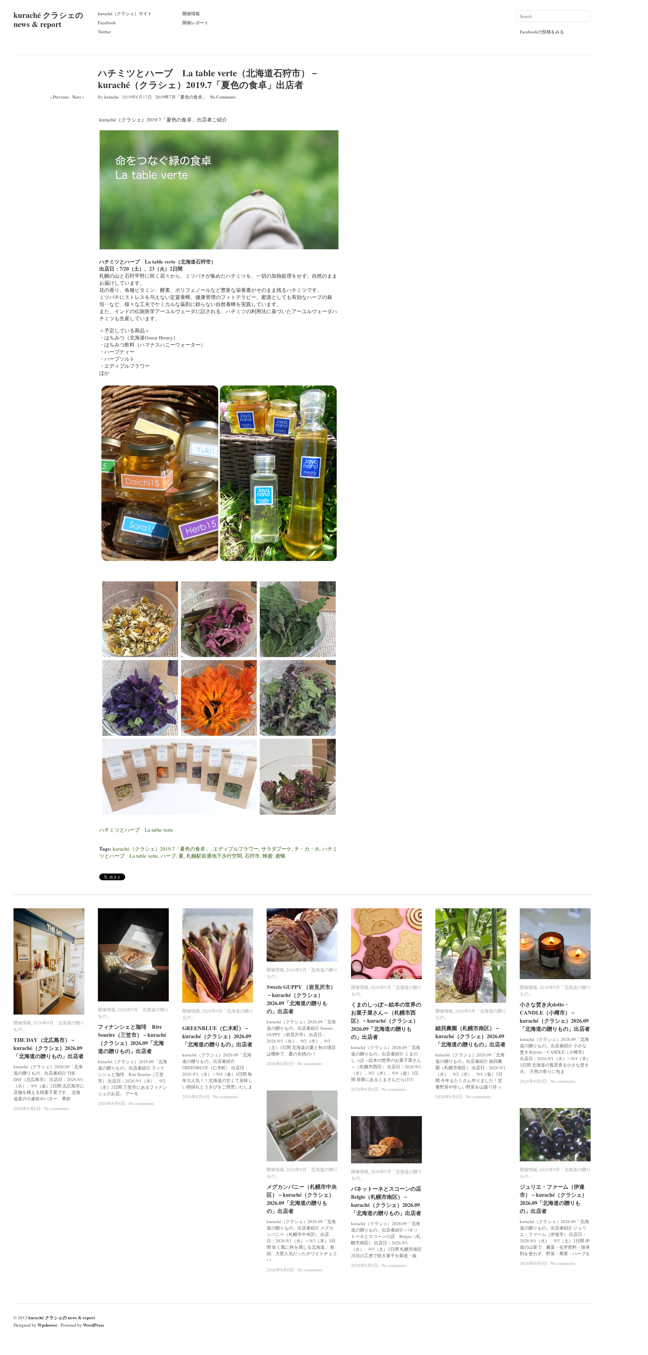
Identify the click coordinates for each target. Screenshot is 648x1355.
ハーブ (168, 855)
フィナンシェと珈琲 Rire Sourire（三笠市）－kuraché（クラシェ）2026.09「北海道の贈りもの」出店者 (132, 1039)
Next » (78, 97)
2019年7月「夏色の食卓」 (181, 97)
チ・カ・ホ (307, 848)
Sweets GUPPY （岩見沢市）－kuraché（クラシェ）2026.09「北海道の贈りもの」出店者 (301, 999)
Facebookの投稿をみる (542, 32)
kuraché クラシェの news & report (48, 19)
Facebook (107, 23)
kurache (111, 97)
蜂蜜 (268, 855)
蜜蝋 (280, 855)
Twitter (104, 32)
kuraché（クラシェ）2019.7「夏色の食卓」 (161, 848)
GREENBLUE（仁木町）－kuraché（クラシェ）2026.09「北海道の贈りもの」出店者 (217, 1036)
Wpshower (47, 1325)
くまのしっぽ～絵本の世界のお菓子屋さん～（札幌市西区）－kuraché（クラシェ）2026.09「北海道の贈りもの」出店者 (386, 1020)
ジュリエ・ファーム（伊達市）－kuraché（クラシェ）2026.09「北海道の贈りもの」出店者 (553, 1199)
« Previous (59, 97)
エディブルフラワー (236, 848)
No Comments (223, 97)
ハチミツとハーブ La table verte (136, 829)
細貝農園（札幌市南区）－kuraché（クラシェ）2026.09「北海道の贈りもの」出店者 (470, 1036)
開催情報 (191, 13)
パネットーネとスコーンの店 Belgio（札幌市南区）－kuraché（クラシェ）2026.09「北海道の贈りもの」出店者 (389, 1201)
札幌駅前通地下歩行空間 (214, 855)
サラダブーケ (276, 848)
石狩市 (252, 855)
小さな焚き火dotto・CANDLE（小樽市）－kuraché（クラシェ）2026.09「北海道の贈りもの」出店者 (555, 1016)
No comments (56, 1108)
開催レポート (195, 23)
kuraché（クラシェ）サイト (125, 13)
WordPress (93, 1325)
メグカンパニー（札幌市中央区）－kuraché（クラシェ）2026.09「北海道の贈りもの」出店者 (302, 1199)
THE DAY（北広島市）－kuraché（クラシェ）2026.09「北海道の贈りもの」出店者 (49, 1048)
